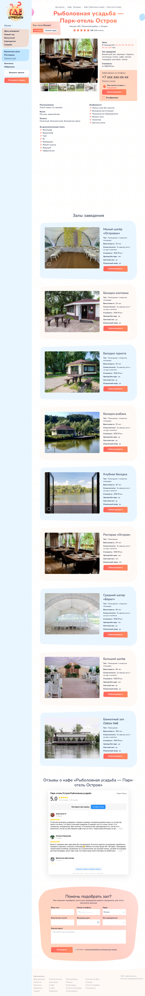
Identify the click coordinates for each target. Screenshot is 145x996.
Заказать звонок (16, 72)
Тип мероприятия (110, 918)
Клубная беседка (115, 474)
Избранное (9, 67)
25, (117, 45)
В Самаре (89, 982)
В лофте (52, 988)
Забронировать (114, 92)
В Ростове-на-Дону (92, 979)
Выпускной (9, 38)
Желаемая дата (83, 918)
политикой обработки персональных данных (101, 949)
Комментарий (57, 928)
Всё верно (38, 30)
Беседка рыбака (114, 413)
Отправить (62, 950)
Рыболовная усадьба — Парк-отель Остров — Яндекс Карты (88, 873)
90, (106, 47)
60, (103, 47)
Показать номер (108, 81)
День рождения (11, 31)
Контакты (8, 63)
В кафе (51, 985)
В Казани (69, 982)
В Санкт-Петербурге (93, 985)
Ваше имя (55, 907)
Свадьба (8, 45)
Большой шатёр (114, 658)
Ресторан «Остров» (116, 534)
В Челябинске (91, 988)
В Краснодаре (71, 985)
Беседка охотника (115, 293)
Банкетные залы (12, 51)
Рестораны (9, 55)
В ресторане (53, 982)
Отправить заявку (16, 80)
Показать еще (10, 58)
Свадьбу (37, 991)
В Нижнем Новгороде (74, 988)
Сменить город (50, 30)
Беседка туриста (114, 353)
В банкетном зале (55, 979)
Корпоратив (10, 41)
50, (129, 45)
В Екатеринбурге (72, 979)
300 (110, 47)
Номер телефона (84, 907)
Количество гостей (59, 918)
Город (105, 907)
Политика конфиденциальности (131, 978)
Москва (7, 25)
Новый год (9, 34)
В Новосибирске (72, 991)
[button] (42, 60)
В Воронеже (53, 991)
